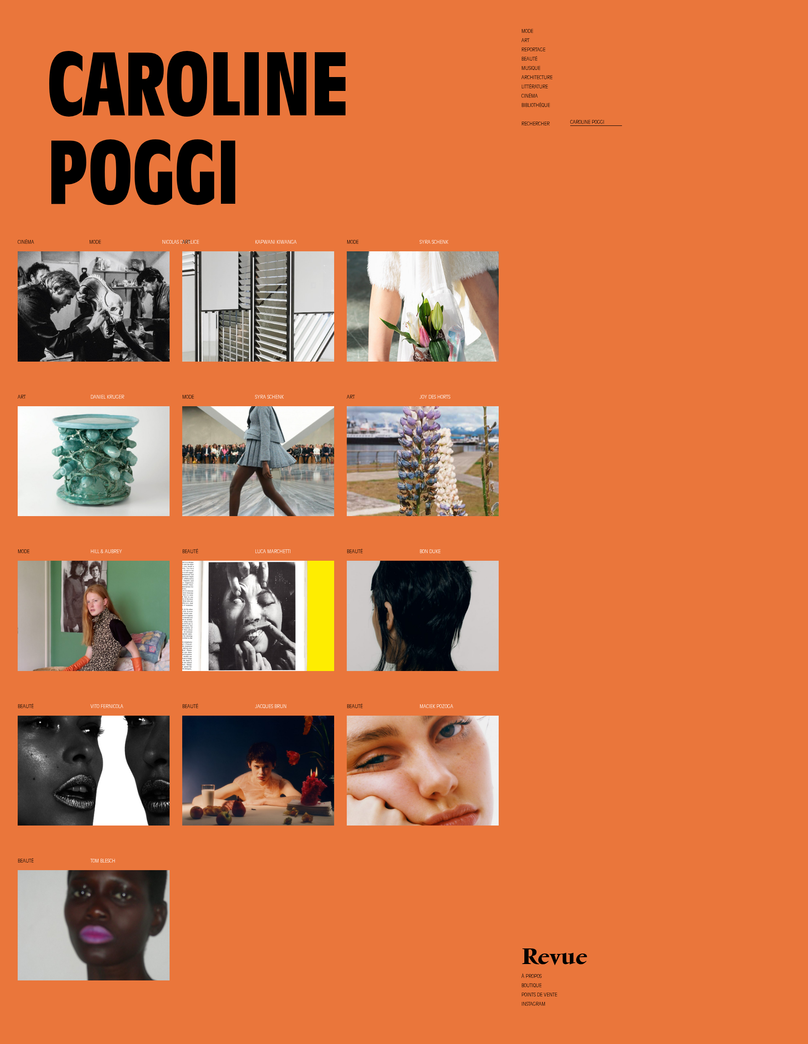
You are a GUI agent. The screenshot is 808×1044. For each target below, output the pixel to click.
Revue (554, 958)
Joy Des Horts (435, 397)
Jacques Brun (271, 707)
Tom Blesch (102, 861)
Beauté (190, 552)
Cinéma (26, 242)
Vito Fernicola (106, 707)
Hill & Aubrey (106, 552)
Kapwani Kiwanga (276, 242)
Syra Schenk (434, 242)
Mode (95, 242)
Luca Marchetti (273, 552)
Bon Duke (430, 552)
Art (186, 242)
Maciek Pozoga (436, 707)
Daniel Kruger (107, 397)
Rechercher (535, 124)
